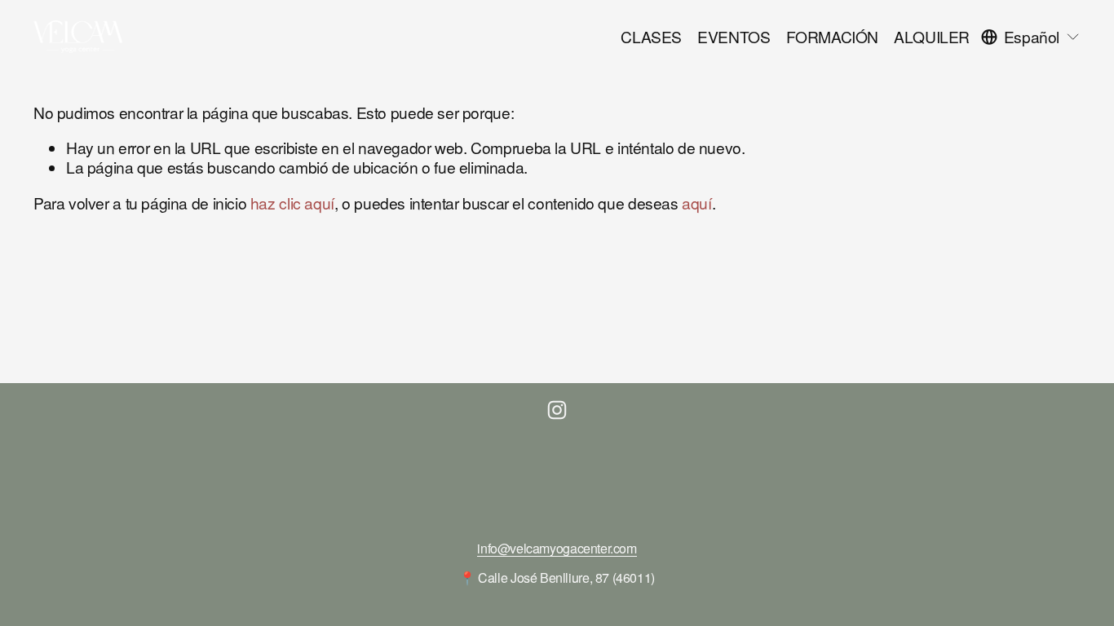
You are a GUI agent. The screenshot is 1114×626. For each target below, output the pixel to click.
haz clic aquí (292, 203)
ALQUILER (932, 36)
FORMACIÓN (832, 36)
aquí (696, 203)
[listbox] (1031, 36)
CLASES (651, 36)
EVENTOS (733, 36)
